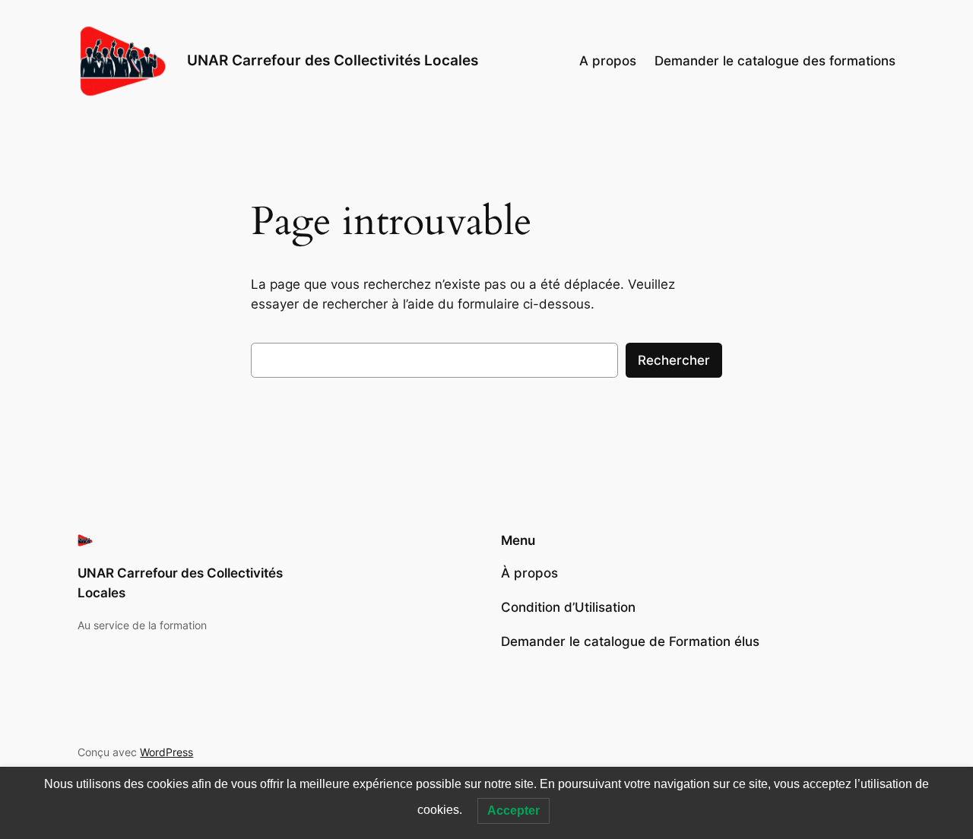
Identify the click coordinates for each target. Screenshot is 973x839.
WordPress (166, 752)
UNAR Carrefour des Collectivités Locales (332, 60)
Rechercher (674, 360)
